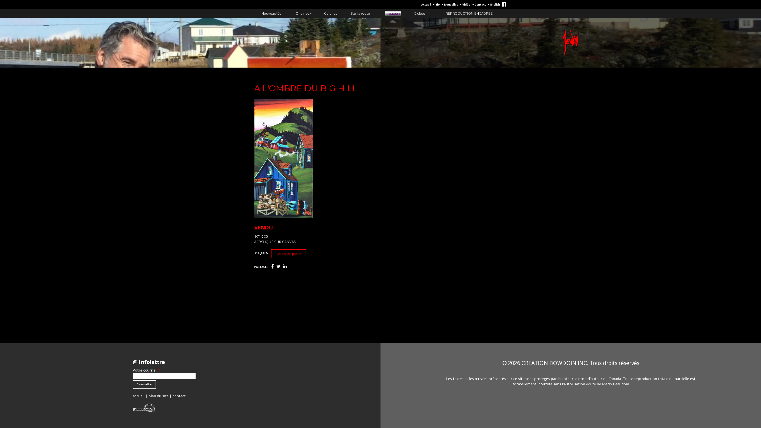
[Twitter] (278, 266)
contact (179, 396)
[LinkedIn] (285, 266)
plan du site (158, 396)
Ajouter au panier (288, 254)
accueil (138, 396)
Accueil (426, 4)
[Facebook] (272, 266)
